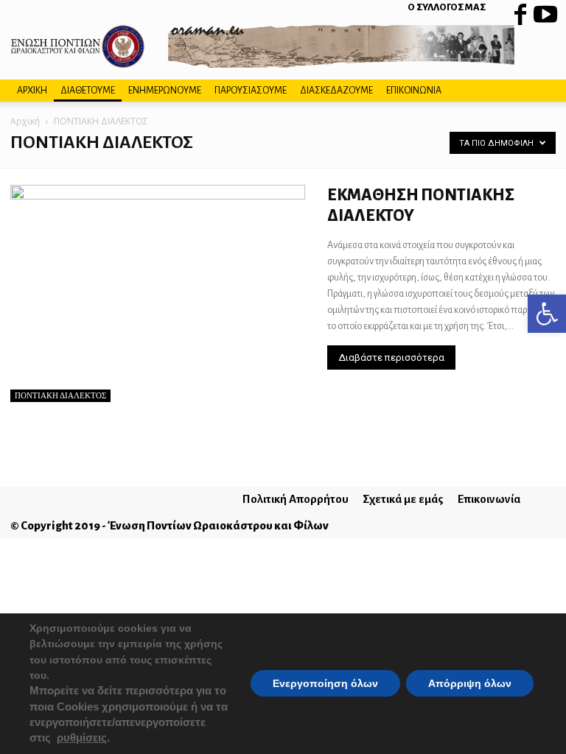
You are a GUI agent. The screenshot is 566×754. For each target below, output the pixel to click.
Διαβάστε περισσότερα (391, 357)
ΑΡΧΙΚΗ (32, 90)
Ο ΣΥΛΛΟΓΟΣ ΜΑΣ (447, 7)
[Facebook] (520, 11)
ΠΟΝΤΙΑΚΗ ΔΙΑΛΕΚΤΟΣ (60, 395)
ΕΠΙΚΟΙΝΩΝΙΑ (413, 90)
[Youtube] (545, 11)
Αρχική (25, 121)
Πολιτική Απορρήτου (295, 499)
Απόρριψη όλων (469, 684)
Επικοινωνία (489, 499)
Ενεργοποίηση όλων (325, 684)
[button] (547, 314)
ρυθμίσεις (82, 738)
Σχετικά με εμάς (403, 499)
